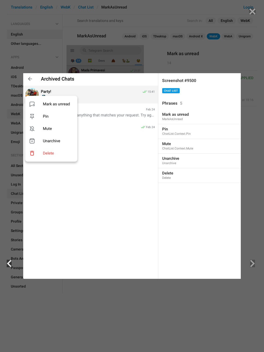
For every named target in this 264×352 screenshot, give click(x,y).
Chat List (171, 91)
